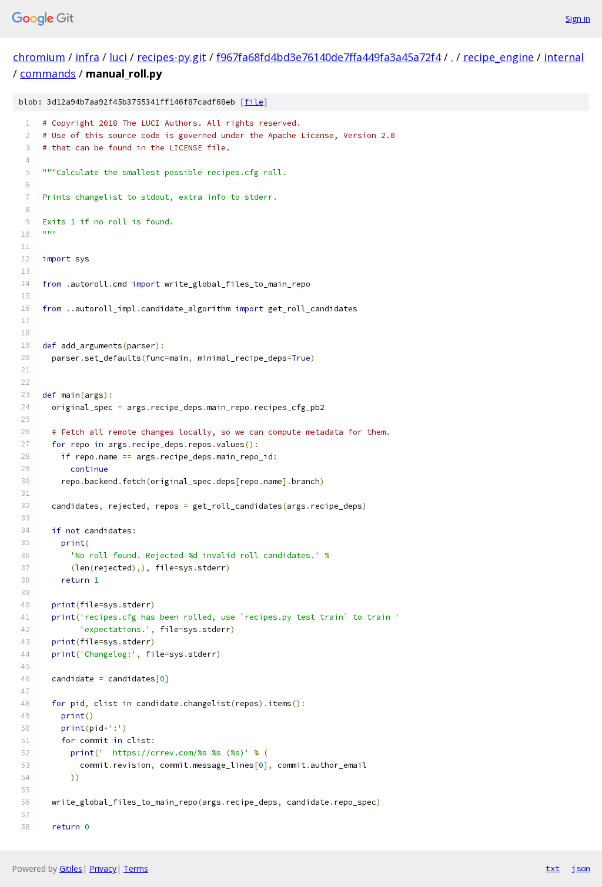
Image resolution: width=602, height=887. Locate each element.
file (254, 102)
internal (564, 57)
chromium (39, 57)
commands (48, 73)
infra (87, 57)
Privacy (102, 868)
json (580, 868)
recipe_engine (498, 57)
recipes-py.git (171, 57)
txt (553, 868)
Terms (135, 868)
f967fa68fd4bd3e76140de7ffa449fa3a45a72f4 (328, 57)
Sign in (578, 18)
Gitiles (70, 868)
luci (118, 57)
